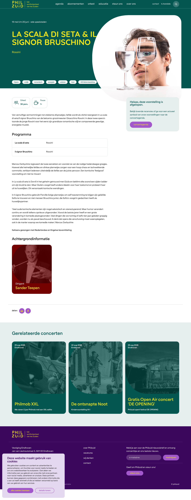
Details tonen (45, 491)
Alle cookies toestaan (20, 491)
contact (155, 4)
